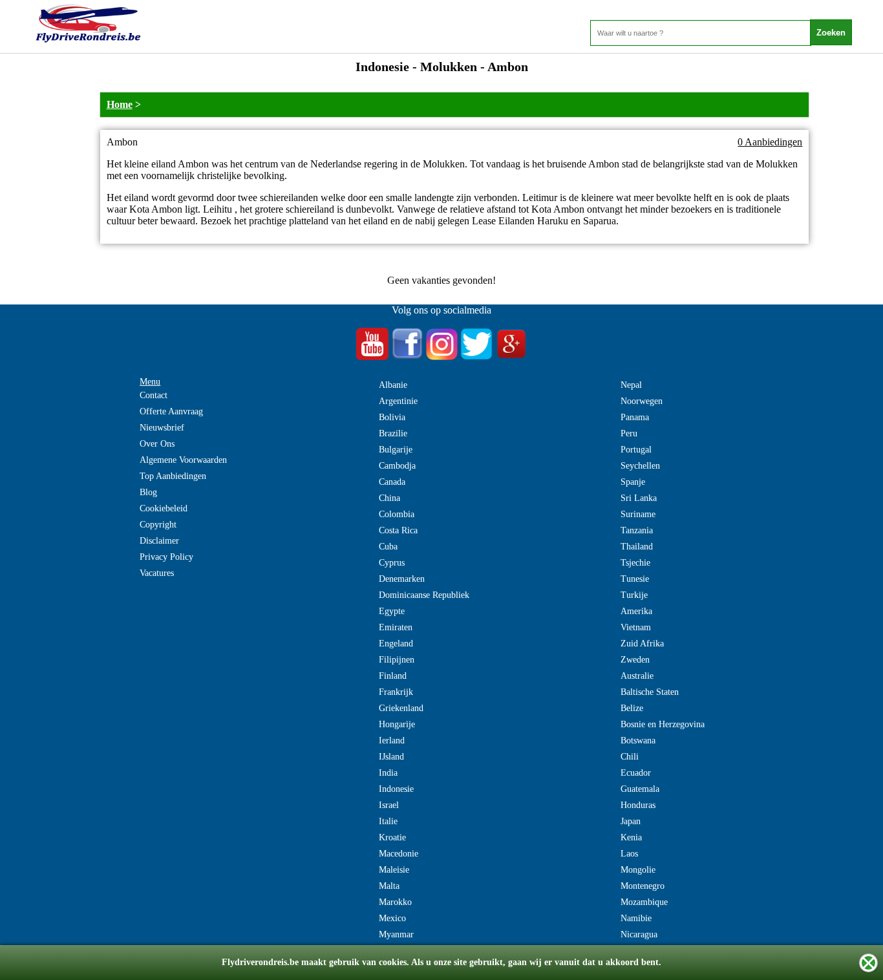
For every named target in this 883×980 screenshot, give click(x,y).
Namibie (636, 918)
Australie (637, 676)
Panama (635, 417)
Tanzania (637, 530)
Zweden (635, 660)
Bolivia (392, 417)
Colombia (396, 514)
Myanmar (396, 934)
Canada (392, 482)
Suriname (638, 514)
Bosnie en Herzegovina (663, 724)
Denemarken (402, 579)
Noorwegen (642, 401)
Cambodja (397, 466)
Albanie (393, 385)
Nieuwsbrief (162, 427)
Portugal (636, 449)
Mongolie (638, 870)
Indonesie (396, 789)
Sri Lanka (639, 498)
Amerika (636, 611)
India (388, 773)
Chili (630, 757)
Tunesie (635, 579)
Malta (389, 886)
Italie (388, 821)
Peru (629, 433)
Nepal (631, 385)
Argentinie (398, 401)
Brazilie (393, 433)
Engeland (396, 643)
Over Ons (157, 444)
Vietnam (636, 627)
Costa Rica (398, 530)
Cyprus (392, 563)
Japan (631, 821)
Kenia (631, 837)
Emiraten (395, 627)
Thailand (637, 546)
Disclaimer (159, 541)
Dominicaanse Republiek (424, 595)
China (389, 498)
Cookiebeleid (163, 508)
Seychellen (640, 466)
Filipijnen (396, 660)
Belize (632, 708)
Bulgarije (395, 449)
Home (120, 104)
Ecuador (636, 773)
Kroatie (392, 837)
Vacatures (157, 573)
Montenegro (643, 886)
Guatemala (640, 789)
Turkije (634, 595)
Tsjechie (635, 563)
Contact (153, 395)
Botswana (638, 740)
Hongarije (397, 724)
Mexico (392, 918)
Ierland (392, 740)
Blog (148, 492)
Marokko (395, 902)
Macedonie (398, 853)
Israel (389, 805)
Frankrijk (396, 692)
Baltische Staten (650, 692)
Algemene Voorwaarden (183, 460)
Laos (629, 853)
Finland (393, 676)
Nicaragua (639, 934)
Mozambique (644, 902)
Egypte (392, 611)
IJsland (391, 757)
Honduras (638, 805)
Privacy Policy (166, 557)
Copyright (158, 524)
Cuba (388, 546)
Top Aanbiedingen (173, 476)
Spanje (633, 482)
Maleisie (394, 870)
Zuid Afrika (642, 643)
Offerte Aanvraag (171, 411)
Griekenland (401, 708)
